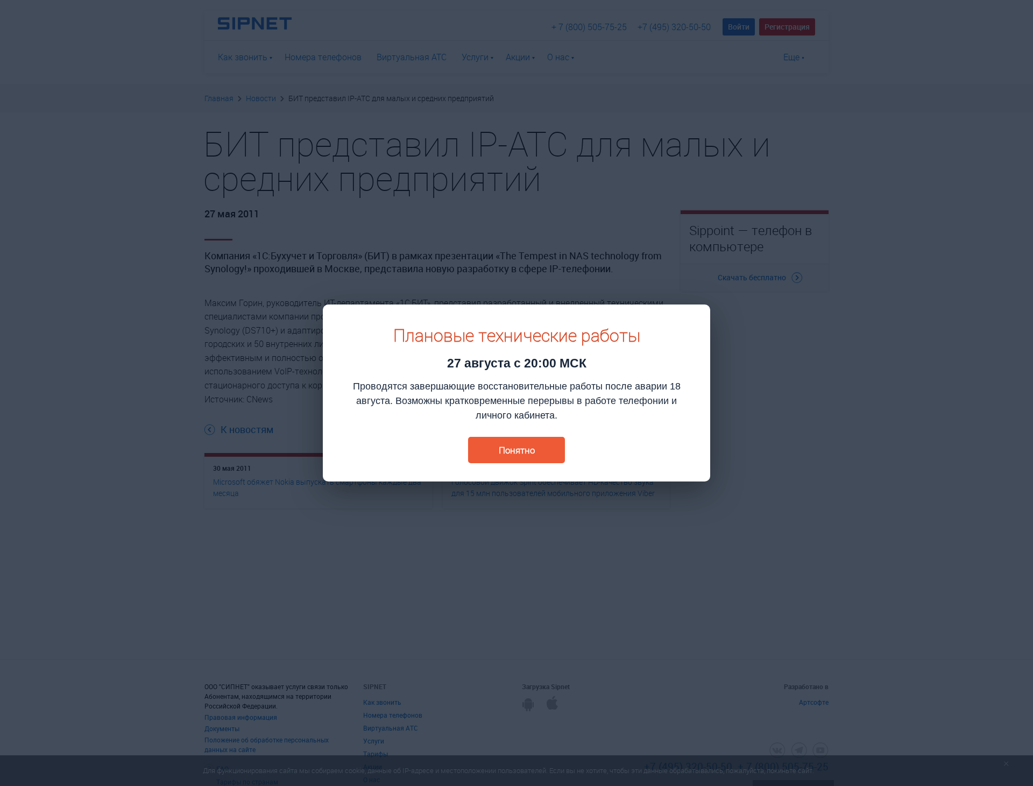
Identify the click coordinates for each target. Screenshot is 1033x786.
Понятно (517, 450)
